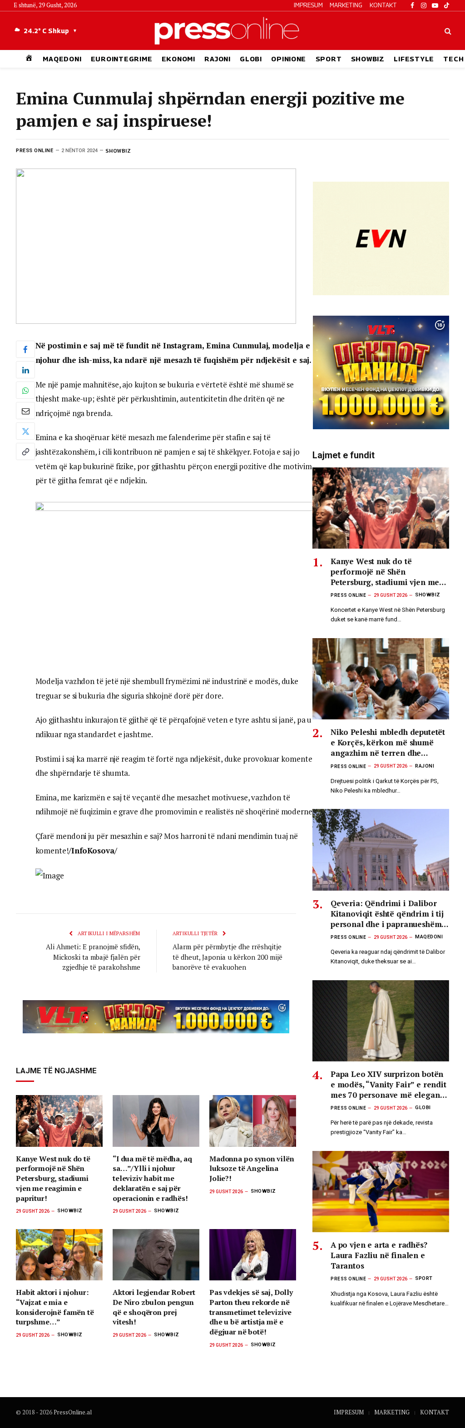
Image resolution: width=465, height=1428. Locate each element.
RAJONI (217, 59)
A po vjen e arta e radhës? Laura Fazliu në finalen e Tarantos (379, 1255)
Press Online (35, 151)
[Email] (25, 410)
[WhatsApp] (25, 390)
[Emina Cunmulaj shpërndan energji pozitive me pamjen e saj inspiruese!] (156, 246)
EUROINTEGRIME (122, 59)
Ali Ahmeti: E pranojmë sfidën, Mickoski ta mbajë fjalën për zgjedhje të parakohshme (93, 957)
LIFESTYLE (414, 59)
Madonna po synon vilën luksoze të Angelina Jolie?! (251, 1169)
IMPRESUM (308, 5)
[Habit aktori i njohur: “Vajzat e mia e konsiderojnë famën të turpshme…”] (59, 1255)
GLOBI (251, 59)
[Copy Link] (25, 451)
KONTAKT (383, 5)
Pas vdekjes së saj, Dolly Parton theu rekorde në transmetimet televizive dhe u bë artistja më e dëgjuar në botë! (251, 1312)
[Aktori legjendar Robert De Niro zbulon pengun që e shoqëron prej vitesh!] (156, 1255)
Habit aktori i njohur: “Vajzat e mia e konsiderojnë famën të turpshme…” (55, 1307)
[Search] (447, 30)
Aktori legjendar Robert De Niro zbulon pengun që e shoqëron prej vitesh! (154, 1307)
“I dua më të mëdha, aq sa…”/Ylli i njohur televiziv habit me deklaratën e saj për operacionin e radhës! (152, 1178)
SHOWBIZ (368, 59)
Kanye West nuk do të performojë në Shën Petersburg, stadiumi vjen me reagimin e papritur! (53, 1178)
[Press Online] (232, 30)
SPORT (329, 59)
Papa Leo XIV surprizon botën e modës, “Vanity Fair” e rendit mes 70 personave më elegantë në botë (389, 1084)
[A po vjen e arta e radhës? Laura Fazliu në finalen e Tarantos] (380, 1191)
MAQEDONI (62, 59)
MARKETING (346, 5)
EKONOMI (178, 59)
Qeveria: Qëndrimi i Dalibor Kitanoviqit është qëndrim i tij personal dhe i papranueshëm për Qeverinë (387, 913)
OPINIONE (288, 59)
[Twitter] (25, 431)
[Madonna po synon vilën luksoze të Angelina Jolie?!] (252, 1121)
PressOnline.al (73, 1412)
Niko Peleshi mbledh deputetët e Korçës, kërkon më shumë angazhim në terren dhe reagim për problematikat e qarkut (388, 742)
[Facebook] (25, 349)
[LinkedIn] (25, 369)
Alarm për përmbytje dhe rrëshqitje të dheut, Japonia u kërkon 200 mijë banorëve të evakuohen (227, 957)
